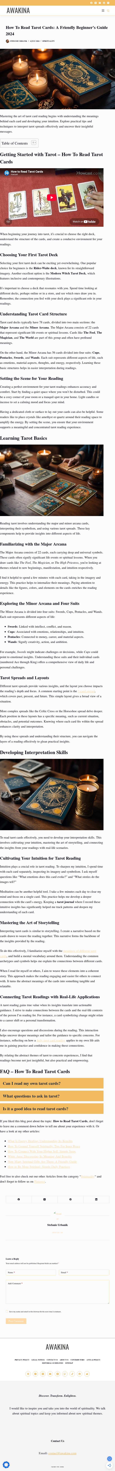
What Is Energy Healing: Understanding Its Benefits (40, 1141)
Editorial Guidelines (52, 1363)
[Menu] (103, 10)
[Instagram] (108, 3)
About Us (64, 1360)
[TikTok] (72, 1374)
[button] (52, 1083)
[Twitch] (65, 1374)
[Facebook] (91, 3)
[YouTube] (57, 1374)
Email (64, 1272)
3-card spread (86, 691)
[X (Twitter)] (96, 3)
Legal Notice (38, 1360)
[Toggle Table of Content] (32, 142)
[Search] (108, 11)
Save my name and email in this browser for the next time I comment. (35, 1311)
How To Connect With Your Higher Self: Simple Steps (42, 1151)
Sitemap (69, 1363)
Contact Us (52, 1360)
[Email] (100, 3)
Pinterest (39, 1181)
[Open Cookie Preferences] (6, 1467)
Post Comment (16, 1321)
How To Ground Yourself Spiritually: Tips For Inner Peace (44, 1146)
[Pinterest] (104, 3)
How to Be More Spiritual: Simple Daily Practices (39, 1166)
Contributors (77, 1360)
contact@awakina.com (62, 1453)
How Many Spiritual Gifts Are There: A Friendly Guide (42, 1161)
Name (11, 1272)
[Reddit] (87, 1374)
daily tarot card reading (51, 1040)
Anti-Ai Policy (93, 1360)
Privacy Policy (22, 1360)
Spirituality (48, 41)
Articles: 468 (57, 1232)
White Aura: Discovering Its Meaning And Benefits (40, 1156)
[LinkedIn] (96, 1199)
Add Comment (15, 1283)
